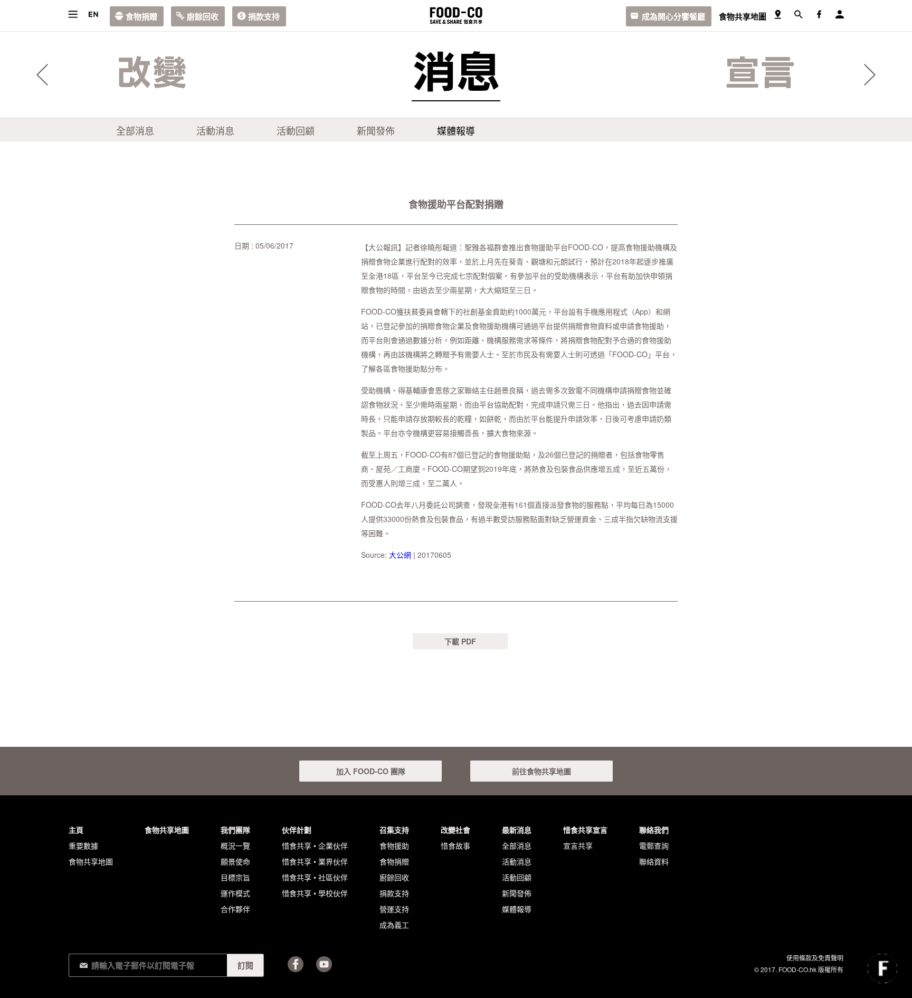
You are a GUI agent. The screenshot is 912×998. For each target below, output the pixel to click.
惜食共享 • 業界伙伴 (315, 861)
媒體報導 (456, 130)
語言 (93, 14)
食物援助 (394, 845)
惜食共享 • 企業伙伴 (315, 845)
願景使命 (235, 861)
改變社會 (455, 829)
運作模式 (235, 893)
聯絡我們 (654, 829)
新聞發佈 (376, 130)
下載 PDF (460, 641)
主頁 (76, 829)
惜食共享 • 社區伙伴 (315, 877)
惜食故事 (455, 845)
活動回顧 (296, 130)
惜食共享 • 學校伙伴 (315, 893)
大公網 (400, 554)
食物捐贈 (141, 16)
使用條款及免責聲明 (814, 958)
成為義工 (394, 924)
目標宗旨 (235, 877)
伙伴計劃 (296, 829)
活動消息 (215, 130)
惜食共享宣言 (585, 829)
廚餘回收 (202, 16)
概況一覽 (235, 845)
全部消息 (135, 130)
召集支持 (394, 829)
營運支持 (394, 909)
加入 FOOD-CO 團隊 (370, 771)
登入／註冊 (839, 14)
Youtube (324, 964)
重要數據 (83, 845)
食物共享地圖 (742, 16)
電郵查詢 (654, 845)
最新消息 (516, 829)
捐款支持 (264, 16)
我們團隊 (235, 829)
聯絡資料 (654, 861)
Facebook (295, 964)
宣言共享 (578, 845)
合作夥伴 (235, 909)
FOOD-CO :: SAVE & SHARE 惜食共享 (456, 15)
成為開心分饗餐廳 (673, 16)
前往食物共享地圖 (541, 771)
